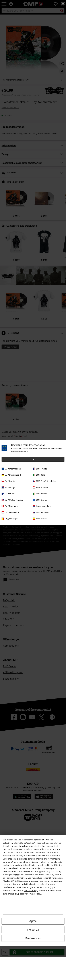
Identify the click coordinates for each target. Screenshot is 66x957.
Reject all (33, 929)
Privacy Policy (35, 893)
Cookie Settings (31, 890)
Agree (33, 921)
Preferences (33, 938)
